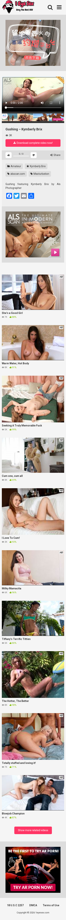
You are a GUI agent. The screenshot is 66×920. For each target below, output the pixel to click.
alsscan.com (17, 173)
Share (56, 155)
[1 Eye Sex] (18, 7)
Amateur (15, 166)
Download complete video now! (34, 142)
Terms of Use (51, 905)
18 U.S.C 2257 (15, 905)
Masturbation (41, 173)
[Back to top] (59, 912)
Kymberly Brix (37, 166)
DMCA (33, 905)
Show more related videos (33, 830)
